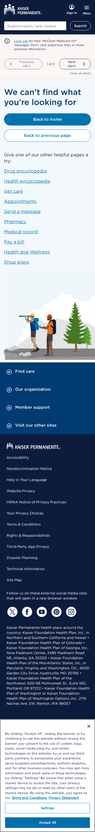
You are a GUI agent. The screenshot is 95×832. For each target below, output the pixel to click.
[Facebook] (26, 612)
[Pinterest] (56, 612)
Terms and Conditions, (29, 798)
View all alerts (80, 73)
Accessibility (18, 457)
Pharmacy (15, 221)
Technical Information (26, 569)
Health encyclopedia (27, 181)
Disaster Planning (22, 558)
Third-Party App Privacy (28, 547)
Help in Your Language (27, 480)
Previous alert (27, 64)
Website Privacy (21, 491)
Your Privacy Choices (25, 513)
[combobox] (35, 25)
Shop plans (16, 262)
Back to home (47, 119)
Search (80, 26)
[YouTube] (41, 612)
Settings (47, 808)
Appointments (20, 201)
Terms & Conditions (24, 524)
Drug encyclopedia (25, 171)
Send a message (22, 211)
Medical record (21, 231)
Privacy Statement (64, 798)
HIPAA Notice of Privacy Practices (36, 502)
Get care (13, 191)
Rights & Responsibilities (28, 535)
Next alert (72, 64)
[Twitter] (12, 612)
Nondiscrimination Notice (29, 469)
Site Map (14, 580)
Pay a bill (14, 241)
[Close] (88, 726)
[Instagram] (70, 612)
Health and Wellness (27, 252)
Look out (21, 41)
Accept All (47, 822)
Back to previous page (47, 135)
